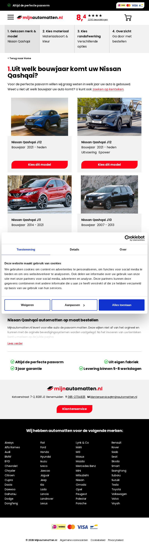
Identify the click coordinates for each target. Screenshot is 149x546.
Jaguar (44, 475)
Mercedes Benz (86, 466)
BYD (7, 461)
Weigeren (27, 305)
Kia (42, 485)
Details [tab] (74, 249)
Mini (78, 471)
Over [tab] (123, 249)
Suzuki (116, 480)
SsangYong (119, 471)
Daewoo (10, 489)
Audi (7, 452)
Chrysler (10, 471)
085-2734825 (76, 397)
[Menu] (11, 17)
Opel (79, 489)
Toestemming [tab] (26, 249)
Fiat (42, 443)
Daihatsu (10, 494)
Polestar (81, 499)
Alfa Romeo (12, 447)
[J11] (40, 194)
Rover (115, 447)
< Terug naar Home (19, 58)
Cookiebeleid (98, 540)
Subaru (116, 475)
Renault (116, 443)
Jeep (43, 480)
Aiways (9, 443)
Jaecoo (45, 471)
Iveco (44, 466)
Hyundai (45, 457)
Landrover (46, 499)
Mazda (80, 461)
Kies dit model (39, 164)
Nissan (80, 480)
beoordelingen (98, 20)
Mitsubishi (82, 475)
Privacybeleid (115, 540)
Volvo (115, 499)
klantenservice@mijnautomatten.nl (113, 397)
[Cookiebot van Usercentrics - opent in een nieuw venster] (128, 238)
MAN (78, 447)
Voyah (116, 503)
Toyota (116, 489)
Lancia (44, 494)
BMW (8, 457)
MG (78, 452)
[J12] (40, 117)
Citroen (9, 475)
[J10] (109, 194)
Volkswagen (119, 494)
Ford (43, 447)
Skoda (116, 461)
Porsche (81, 503)
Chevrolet (11, 466)
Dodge (9, 499)
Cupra (9, 480)
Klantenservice (74, 409)
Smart (116, 466)
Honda (44, 452)
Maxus (80, 457)
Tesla (115, 485)
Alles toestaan (121, 305)
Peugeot (81, 494)
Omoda (81, 485)
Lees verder (15, 343)
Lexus (44, 503)
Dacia (8, 485)
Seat (115, 457)
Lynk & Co (82, 443)
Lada (43, 489)
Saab (115, 452)
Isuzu (43, 461)
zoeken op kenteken (108, 89)
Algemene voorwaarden (74, 540)
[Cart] (128, 17)
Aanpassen (72, 305)
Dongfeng (11, 503)
